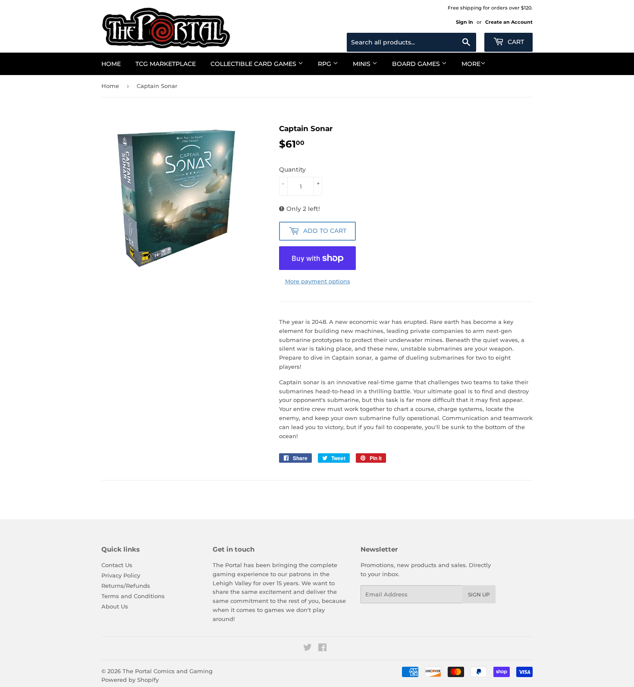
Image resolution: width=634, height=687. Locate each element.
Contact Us (116, 565)
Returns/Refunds (125, 585)
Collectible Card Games (254, 64)
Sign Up (479, 594)
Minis (362, 64)
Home (111, 64)
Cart (515, 42)
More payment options (317, 281)
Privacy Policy (120, 575)
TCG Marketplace (165, 64)
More (470, 64)
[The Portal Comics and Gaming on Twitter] (307, 648)
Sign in (464, 22)
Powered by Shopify (130, 679)
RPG (325, 64)
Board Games (417, 64)
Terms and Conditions (133, 596)
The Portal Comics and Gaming (167, 671)
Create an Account (509, 22)
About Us (114, 606)
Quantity (292, 169)
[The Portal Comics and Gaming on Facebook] (322, 648)
